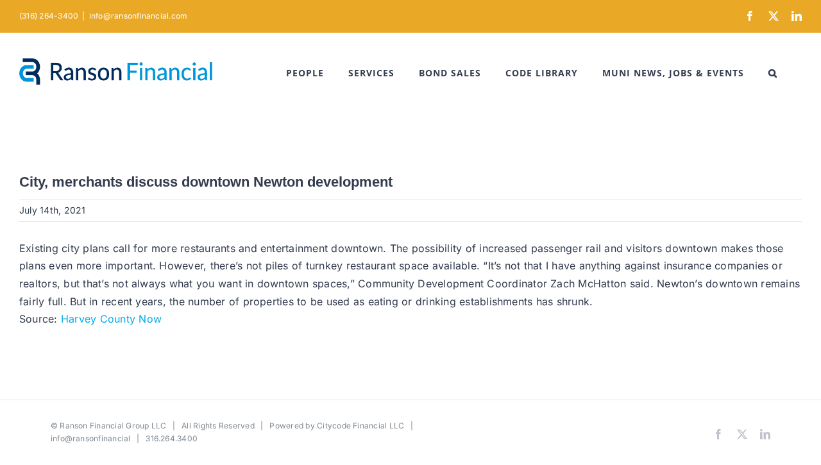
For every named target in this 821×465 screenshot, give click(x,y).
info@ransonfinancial (91, 438)
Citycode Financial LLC (360, 425)
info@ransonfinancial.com (138, 16)
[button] (772, 73)
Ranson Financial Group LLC (113, 425)
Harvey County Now (111, 318)
